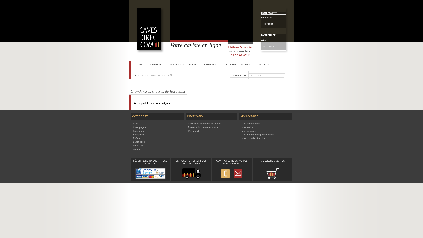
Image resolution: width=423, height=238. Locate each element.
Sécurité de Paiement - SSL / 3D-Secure (150, 162)
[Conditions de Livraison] (191, 178)
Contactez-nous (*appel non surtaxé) (231, 162)
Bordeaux (247, 64)
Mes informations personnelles (258, 134)
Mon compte (269, 13)
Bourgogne (156, 64)
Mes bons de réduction (254, 138)
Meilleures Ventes (272, 160)
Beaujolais (177, 64)
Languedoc (210, 64)
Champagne (230, 64)
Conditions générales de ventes (204, 123)
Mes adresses (249, 131)
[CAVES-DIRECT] (149, 49)
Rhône (193, 64)
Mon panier (268, 35)
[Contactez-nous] (231, 178)
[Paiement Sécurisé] (150, 178)
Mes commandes (251, 123)
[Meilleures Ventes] (272, 178)
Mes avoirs (247, 127)
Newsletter (240, 75)
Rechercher (141, 75)
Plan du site (194, 131)
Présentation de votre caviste (203, 127)
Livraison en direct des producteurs (191, 162)
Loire (139, 64)
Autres (264, 64)
